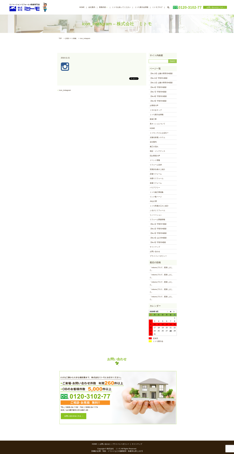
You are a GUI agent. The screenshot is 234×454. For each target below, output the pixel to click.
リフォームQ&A (156, 165)
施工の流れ (154, 147)
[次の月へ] (175, 311)
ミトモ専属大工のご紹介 (159, 206)
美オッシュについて (157, 124)
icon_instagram (65, 90)
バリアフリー (155, 188)
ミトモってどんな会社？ (159, 133)
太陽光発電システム (157, 137)
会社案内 (91, 7)
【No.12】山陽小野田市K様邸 (161, 83)
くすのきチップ (156, 110)
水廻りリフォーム (156, 178)
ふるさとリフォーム (157, 210)
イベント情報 (155, 160)
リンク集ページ (156, 197)
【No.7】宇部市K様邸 (158, 92)
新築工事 (153, 119)
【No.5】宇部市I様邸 (158, 242)
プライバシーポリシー (158, 256)
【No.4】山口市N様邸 (158, 238)
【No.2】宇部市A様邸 (158, 229)
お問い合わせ (155, 251)
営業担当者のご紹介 (157, 169)
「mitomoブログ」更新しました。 (161, 268)
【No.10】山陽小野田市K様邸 (161, 73)
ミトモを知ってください (121, 7)
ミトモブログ (157, 7)
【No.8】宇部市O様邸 (158, 96)
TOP (60, 38)
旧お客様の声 (155, 156)
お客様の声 (154, 105)
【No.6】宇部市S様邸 (158, 87)
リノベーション (156, 215)
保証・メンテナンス (157, 151)
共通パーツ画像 (71, 38)
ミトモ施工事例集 (156, 192)
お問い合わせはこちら (215, 7)
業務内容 (102, 7)
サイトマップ (155, 247)
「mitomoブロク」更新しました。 (161, 290)
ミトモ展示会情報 (141, 7)
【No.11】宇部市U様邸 (158, 78)
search (168, 7)
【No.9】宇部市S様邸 (158, 101)
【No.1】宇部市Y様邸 (158, 224)
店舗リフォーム (156, 174)
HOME (81, 7)
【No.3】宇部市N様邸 (158, 233)
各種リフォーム (156, 183)
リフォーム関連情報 (157, 219)
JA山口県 (153, 201)
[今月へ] (171, 311)
